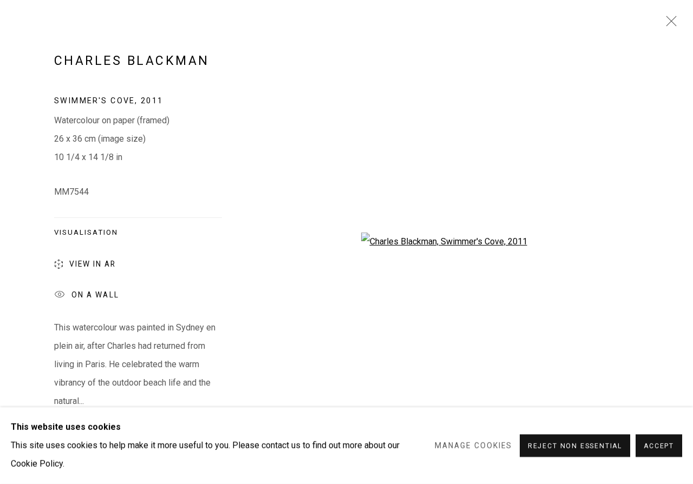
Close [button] (669, 24)
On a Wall (95, 294)
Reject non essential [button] (575, 446)
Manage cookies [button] (473, 445)
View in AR (92, 264)
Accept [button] (659, 446)
